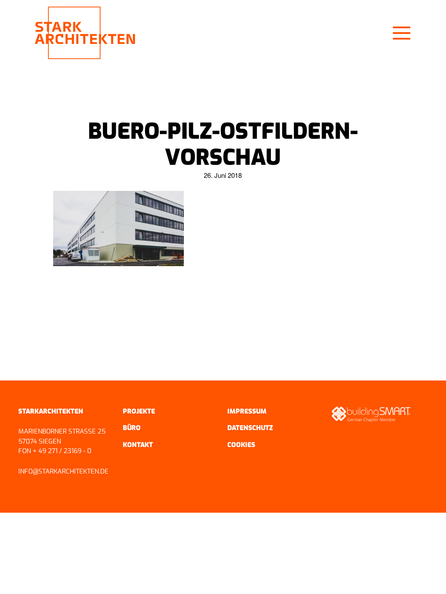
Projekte (139, 411)
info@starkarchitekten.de (63, 471)
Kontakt (138, 444)
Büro (132, 428)
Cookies (241, 444)
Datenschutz (250, 428)
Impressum (247, 411)
